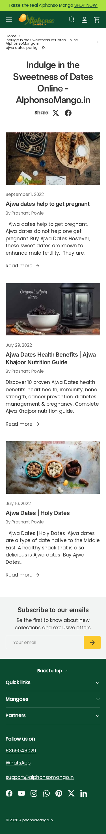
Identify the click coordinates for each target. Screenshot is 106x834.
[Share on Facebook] (68, 113)
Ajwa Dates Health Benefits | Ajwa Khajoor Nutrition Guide (51, 358)
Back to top (50, 671)
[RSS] (44, 47)
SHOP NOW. (86, 5)
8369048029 (21, 750)
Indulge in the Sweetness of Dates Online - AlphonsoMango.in (43, 42)
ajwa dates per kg (22, 48)
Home (11, 36)
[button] (97, 20)
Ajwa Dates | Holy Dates (38, 512)
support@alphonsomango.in (40, 777)
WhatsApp (18, 762)
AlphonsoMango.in (36, 820)
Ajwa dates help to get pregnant (48, 203)
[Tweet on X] (55, 113)
